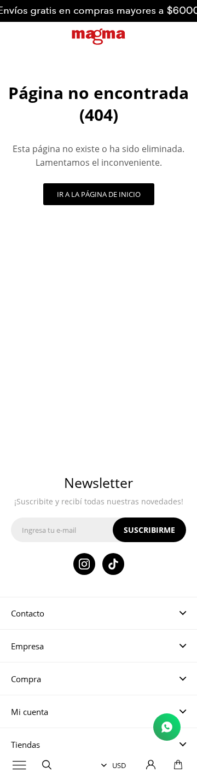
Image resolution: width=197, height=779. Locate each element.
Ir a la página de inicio (99, 194)
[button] (46, 765)
